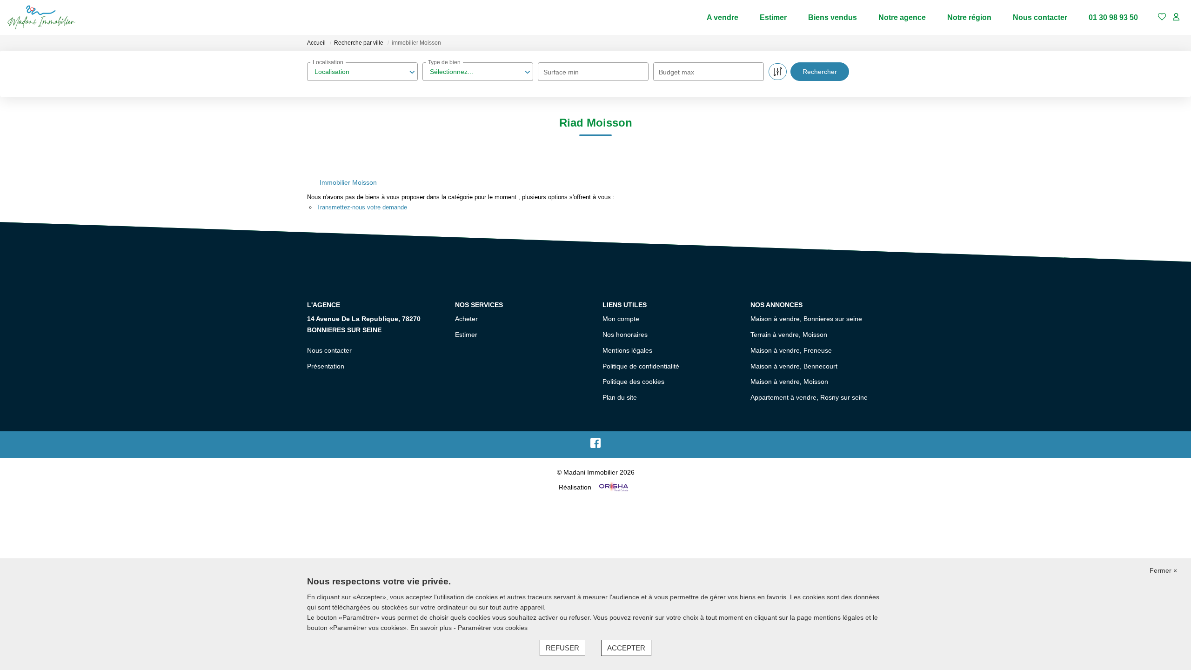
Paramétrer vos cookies (493, 627)
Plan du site (619, 397)
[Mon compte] (1176, 17)
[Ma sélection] (1162, 17)
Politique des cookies (633, 381)
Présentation (325, 366)
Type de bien (444, 62)
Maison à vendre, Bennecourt (793, 366)
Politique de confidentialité (640, 366)
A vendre (722, 17)
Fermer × (1163, 570)
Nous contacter (1040, 17)
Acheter (466, 318)
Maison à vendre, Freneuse (791, 350)
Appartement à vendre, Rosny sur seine (809, 397)
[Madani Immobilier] (41, 17)
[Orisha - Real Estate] (612, 486)
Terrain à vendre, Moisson (788, 334)
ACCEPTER (626, 648)
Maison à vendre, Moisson (789, 381)
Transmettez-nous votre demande (361, 207)
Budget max (676, 72)
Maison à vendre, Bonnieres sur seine (806, 318)
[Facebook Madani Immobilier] (595, 445)
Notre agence (902, 17)
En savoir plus (432, 627)
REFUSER (562, 648)
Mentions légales (627, 350)
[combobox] (362, 71)
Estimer (773, 17)
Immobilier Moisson (348, 182)
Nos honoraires (625, 334)
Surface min (561, 72)
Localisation (328, 62)
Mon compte (620, 318)
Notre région (969, 17)
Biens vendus (832, 17)
